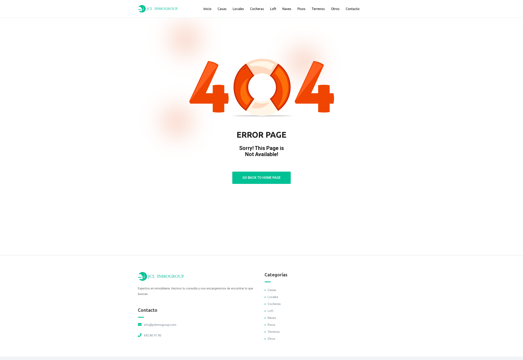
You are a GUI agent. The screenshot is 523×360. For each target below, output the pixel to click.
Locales (238, 9)
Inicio (207, 9)
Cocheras (257, 9)
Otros (335, 9)
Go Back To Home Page (261, 178)
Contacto (353, 9)
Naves (286, 9)
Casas (222, 9)
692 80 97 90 (152, 335)
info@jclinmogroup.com (160, 325)
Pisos (301, 9)
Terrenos (318, 9)
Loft (273, 9)
